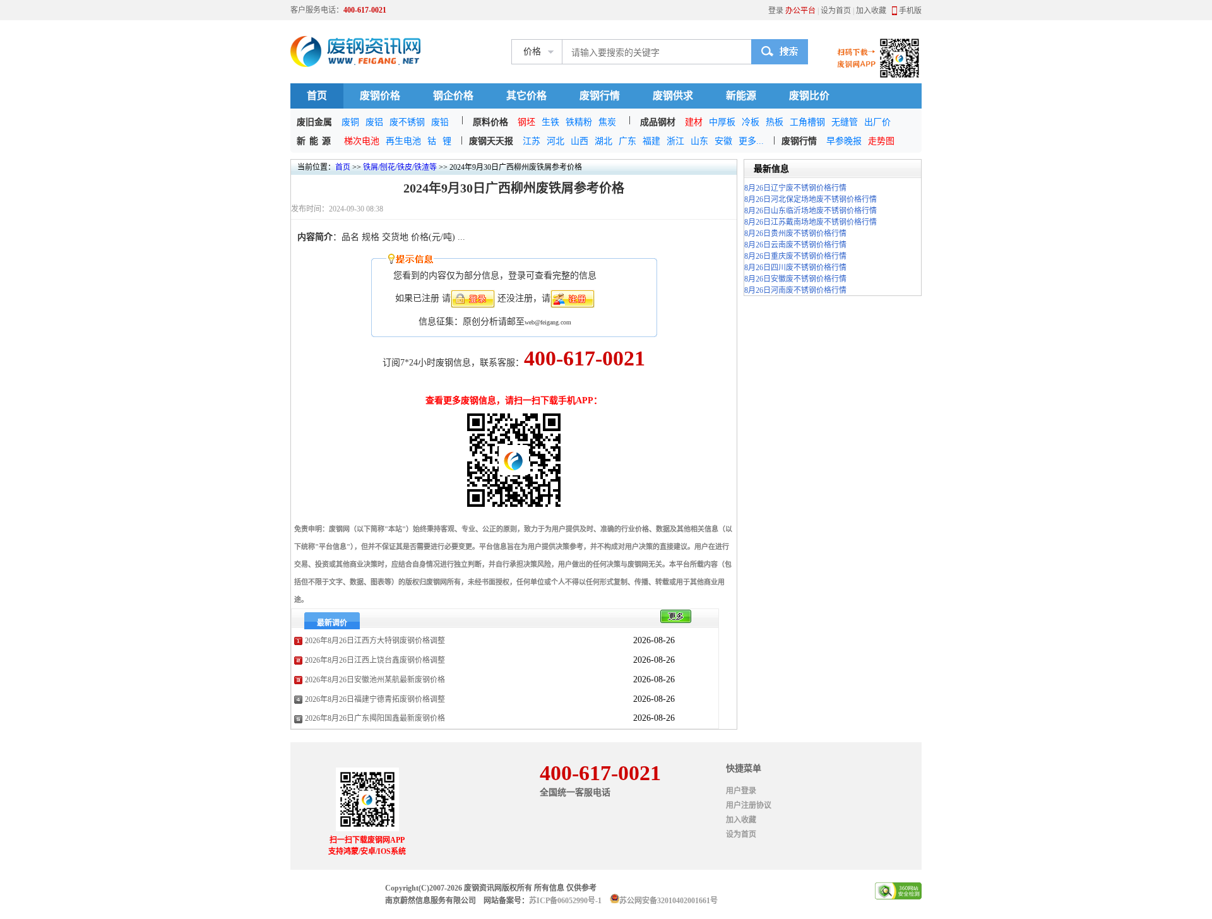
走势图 (881, 141)
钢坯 (526, 122)
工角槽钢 (807, 122)
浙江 (675, 141)
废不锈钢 (407, 122)
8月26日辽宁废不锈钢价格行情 (795, 188)
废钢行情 (599, 95)
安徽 (723, 141)
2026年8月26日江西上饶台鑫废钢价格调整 (375, 660)
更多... (751, 141)
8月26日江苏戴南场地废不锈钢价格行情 (810, 222)
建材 (694, 122)
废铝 (374, 122)
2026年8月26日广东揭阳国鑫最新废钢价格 (375, 718)
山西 (579, 141)
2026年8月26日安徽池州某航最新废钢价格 (375, 679)
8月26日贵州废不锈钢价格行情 (795, 233)
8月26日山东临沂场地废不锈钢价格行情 (810, 210)
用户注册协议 (748, 805)
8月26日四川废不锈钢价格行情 (795, 267)
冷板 (750, 122)
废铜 (350, 122)
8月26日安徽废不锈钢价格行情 (795, 279)
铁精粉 (579, 122)
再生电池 (403, 141)
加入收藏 (871, 10)
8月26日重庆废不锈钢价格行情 (795, 256)
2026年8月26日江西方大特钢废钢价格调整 (375, 640)
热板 (774, 122)
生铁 (550, 122)
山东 (699, 141)
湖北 (603, 141)
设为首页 (836, 10)
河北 (555, 141)
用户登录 (741, 790)
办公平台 (800, 10)
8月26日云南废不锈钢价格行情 (795, 244)
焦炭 (607, 122)
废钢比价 (809, 95)
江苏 (531, 141)
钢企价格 (453, 95)
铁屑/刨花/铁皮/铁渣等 (400, 167)
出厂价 (877, 122)
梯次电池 (361, 141)
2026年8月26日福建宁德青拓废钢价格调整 (375, 699)
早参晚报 (844, 141)
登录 (775, 10)
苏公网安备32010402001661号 (668, 900)
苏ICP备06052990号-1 (565, 900)
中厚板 (722, 122)
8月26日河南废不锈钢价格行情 (795, 290)
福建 (651, 141)
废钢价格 (380, 95)
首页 (317, 95)
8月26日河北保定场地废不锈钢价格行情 (810, 199)
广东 (627, 141)
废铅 (440, 122)
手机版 (910, 10)
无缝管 (844, 122)
